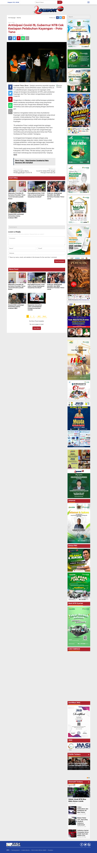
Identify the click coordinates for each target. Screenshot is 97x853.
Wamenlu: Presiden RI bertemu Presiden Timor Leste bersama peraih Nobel (16, 287)
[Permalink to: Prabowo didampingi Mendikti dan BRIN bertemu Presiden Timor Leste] (56, 186)
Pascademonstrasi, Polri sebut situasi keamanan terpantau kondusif (36, 195)
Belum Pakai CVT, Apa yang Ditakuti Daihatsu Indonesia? (82, 821)
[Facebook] (57, 17)
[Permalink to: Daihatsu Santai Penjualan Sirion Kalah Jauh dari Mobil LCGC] (72, 833)
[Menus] (88, 2)
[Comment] (27, 38)
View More (37, 328)
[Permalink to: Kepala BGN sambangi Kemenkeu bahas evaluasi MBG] (17, 207)
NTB (22, 35)
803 (39, 316)
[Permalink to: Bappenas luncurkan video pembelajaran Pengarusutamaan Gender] (37, 298)
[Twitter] (60, 17)
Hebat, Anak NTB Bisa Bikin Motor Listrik (77, 800)
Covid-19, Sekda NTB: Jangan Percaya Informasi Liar (45, 170)
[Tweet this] (14, 38)
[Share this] (10, 38)
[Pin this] (19, 38)
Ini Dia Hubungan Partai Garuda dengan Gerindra (78, 764)
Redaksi (50, 850)
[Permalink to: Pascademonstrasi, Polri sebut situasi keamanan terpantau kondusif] (37, 186)
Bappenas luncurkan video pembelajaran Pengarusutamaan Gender (35, 307)
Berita (18, 35)
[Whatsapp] (23, 38)
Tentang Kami (15, 850)
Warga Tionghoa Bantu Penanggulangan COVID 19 (22, 170)
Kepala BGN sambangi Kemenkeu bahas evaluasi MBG (16, 215)
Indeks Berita (25, 850)
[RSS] (63, 17)
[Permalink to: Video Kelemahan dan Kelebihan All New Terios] (72, 810)
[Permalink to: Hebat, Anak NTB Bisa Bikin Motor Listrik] (79, 791)
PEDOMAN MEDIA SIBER (38, 850)
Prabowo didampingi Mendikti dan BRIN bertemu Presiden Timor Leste (55, 287)
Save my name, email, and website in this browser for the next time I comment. (33, 257)
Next (44, 316)
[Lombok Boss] (48, 10)
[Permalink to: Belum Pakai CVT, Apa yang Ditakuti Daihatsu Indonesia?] (72, 821)
